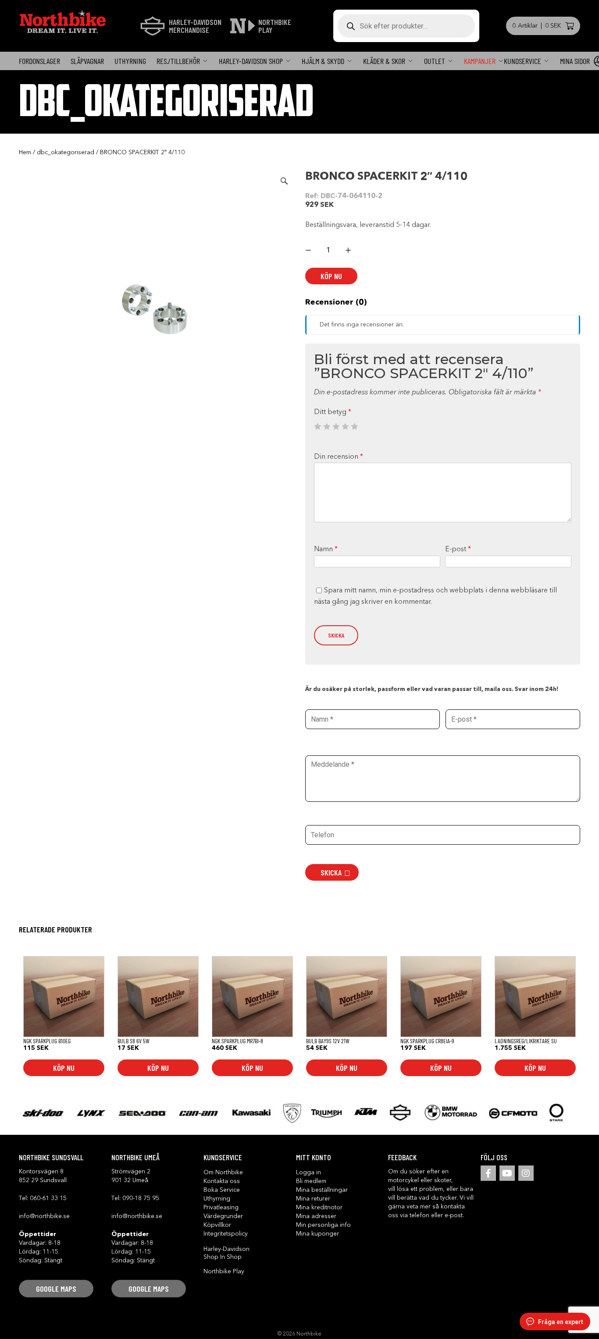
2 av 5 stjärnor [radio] (326, 426)
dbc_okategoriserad (65, 152)
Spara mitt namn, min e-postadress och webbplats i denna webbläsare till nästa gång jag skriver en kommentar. (435, 596)
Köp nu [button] (64, 1068)
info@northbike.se (44, 1216)
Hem (25, 152)
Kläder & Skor (384, 61)
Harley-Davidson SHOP (251, 61)
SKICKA (331, 872)
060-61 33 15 (48, 1198)
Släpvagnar (87, 61)
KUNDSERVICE (522, 61)
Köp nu (331, 276)
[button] (284, 181)
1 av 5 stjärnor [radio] (317, 426)
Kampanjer (480, 61)
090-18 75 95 (140, 1198)
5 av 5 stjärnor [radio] (354, 426)
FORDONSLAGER (39, 61)
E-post (458, 549)
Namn (326, 549)
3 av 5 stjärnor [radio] (335, 426)
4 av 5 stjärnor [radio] (345, 426)
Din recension (338, 457)
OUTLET (434, 61)
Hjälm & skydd (323, 61)
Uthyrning (130, 61)
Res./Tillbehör (178, 61)
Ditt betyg (332, 412)
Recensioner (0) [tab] (336, 302)
